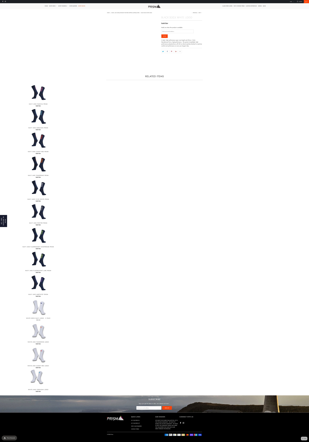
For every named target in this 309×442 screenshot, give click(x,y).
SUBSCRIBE (165, 236)
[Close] (175, 199)
